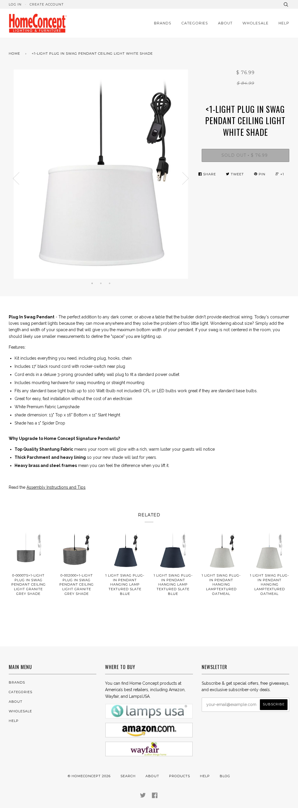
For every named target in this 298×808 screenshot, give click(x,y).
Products (179, 776)
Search (128, 776)
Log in (15, 4)
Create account (47, 4)
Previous (16, 178)
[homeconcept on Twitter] (143, 796)
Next (185, 178)
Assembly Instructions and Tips (56, 487)
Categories (194, 23)
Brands (162, 23)
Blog (225, 776)
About (225, 23)
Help (284, 23)
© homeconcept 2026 (89, 776)
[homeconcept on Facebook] (155, 796)
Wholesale (255, 23)
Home (14, 53)
